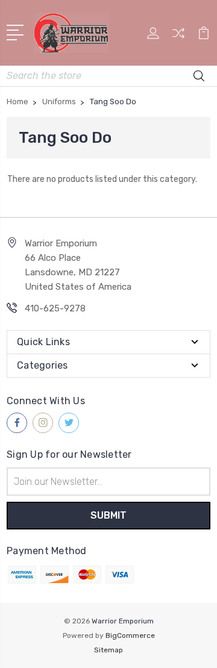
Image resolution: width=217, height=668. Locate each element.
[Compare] (178, 37)
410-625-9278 (55, 308)
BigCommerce (130, 635)
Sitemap (108, 650)
